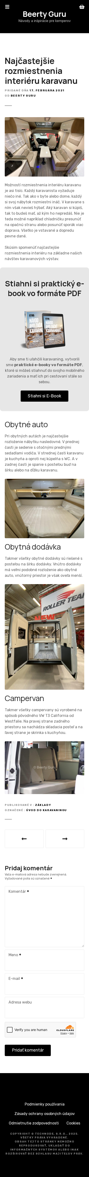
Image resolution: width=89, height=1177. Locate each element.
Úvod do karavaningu (46, 810)
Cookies (73, 1123)
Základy (43, 805)
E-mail (13, 979)
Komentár (16, 892)
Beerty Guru (44, 14)
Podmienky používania (45, 1104)
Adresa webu (20, 1002)
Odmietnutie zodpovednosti (34, 1123)
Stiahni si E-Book (44, 396)
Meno (12, 955)
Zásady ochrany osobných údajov (44, 1113)
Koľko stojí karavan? (65, 839)
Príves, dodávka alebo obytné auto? (24, 839)
